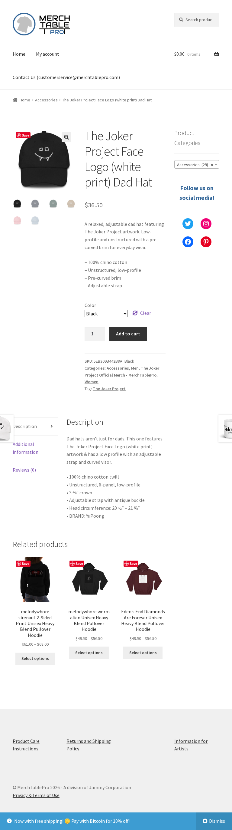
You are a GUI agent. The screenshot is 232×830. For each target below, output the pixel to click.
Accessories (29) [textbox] (195, 164)
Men (135, 368)
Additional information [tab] (25, 448)
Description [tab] (25, 426)
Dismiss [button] (217, 821)
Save (25, 135)
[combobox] (196, 164)
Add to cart (128, 334)
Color (90, 305)
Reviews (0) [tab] (24, 470)
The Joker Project (109, 388)
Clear (145, 313)
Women (91, 381)
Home (19, 54)
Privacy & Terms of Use (36, 795)
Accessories (46, 100)
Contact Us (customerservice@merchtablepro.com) (66, 77)
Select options (35, 658)
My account (47, 54)
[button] (66, 137)
